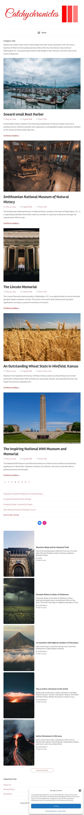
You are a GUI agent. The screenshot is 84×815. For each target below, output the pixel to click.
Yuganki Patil (27, 119)
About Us (7, 785)
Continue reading (10, 136)
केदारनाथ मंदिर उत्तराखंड (11, 515)
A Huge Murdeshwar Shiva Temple (17, 499)
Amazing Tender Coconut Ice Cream (17, 504)
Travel (40, 119)
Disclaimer (7, 794)
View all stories (42, 770)
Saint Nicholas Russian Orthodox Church (19, 510)
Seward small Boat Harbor (23, 114)
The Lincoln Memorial (20, 287)
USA (45, 119)
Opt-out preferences (51, 811)
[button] (80, 791)
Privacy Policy (62, 811)
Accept (56, 806)
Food (40, 371)
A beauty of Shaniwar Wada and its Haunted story (23, 494)
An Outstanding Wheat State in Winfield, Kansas (40, 366)
